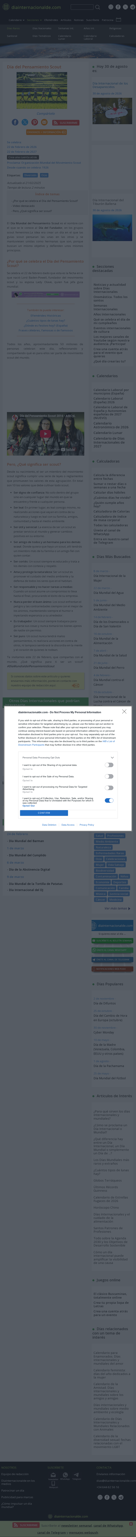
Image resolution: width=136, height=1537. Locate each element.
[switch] (109, 765)
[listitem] (68, 757)
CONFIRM (44, 813)
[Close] (125, 712)
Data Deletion (49, 824)
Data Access (68, 824)
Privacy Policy (87, 824)
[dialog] (68, 768)
